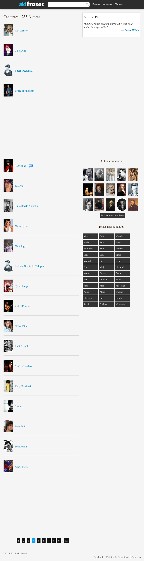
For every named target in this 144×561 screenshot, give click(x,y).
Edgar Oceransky (24, 70)
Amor (102, 242)
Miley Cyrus (21, 226)
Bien (102, 248)
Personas (104, 273)
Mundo (119, 236)
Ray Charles (21, 30)
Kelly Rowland (23, 386)
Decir (118, 273)
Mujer (103, 267)
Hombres (88, 248)
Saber (118, 279)
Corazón (104, 279)
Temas (119, 4)
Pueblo (103, 304)
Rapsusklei (20, 166)
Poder (86, 267)
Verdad (87, 261)
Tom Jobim (21, 446)
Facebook (99, 557)
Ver (85, 279)
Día (101, 261)
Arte (102, 285)
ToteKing (20, 186)
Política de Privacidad (117, 557)
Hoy (102, 298)
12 (66, 540)
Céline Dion (21, 326)
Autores (107, 4)
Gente (103, 254)
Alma (102, 291)
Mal (86, 285)
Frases (96, 4)
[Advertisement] (41, 128)
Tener (118, 254)
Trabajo (119, 291)
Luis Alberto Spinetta (26, 206)
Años (86, 291)
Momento (120, 304)
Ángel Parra (21, 466)
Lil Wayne (20, 50)
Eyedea (18, 406)
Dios (86, 254)
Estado (119, 298)
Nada (86, 242)
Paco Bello (20, 426)
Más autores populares (112, 215)
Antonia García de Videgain (29, 266)
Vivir (86, 273)
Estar (118, 261)
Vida (86, 236)
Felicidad (120, 285)
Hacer (118, 242)
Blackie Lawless (23, 366)
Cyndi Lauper (22, 286)
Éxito (102, 236)
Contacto (136, 557)
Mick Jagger (21, 246)
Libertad (120, 267)
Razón (87, 304)
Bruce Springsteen (24, 90)
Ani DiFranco (22, 306)
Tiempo (119, 248)
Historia (88, 298)
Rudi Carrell (21, 346)
